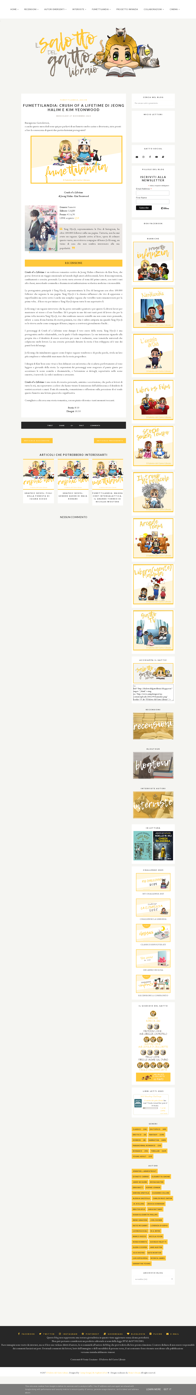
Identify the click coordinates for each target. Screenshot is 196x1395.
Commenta (95, 425)
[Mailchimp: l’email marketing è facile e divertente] (165, 211)
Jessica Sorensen (155, 1204)
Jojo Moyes (139, 1253)
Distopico (155, 1129)
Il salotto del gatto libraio (153, 1100)
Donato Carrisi (141, 1176)
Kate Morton (154, 1253)
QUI (77, 218)
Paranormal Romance (144, 1145)
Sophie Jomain (153, 1187)
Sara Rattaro (155, 1209)
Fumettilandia (69, 100)
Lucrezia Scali (140, 1231)
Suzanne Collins (160, 1193)
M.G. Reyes (155, 1231)
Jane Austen (156, 1247)
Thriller (155, 1151)
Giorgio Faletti (158, 1242)
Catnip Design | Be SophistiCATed (93, 1373)
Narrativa (154, 1140)
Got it (168, 1389)
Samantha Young (142, 1263)
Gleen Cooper (140, 1247)
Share (62, 425)
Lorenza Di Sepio (159, 1225)
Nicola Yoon (155, 1236)
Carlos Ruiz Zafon (162, 1198)
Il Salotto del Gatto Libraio (57, 1373)
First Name (141, 197)
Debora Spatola (141, 1193)
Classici (137, 1129)
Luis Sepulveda (140, 1258)
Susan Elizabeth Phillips (145, 1215)
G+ (72, 425)
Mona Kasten (156, 1182)
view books (163, 1113)
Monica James (158, 1258)
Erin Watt (138, 1187)
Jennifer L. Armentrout (145, 1171)
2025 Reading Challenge (151, 1096)
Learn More (153, 1389)
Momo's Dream (134, 1373)
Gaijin (83, 100)
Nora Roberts (140, 1242)
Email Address (144, 188)
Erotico (137, 1135)
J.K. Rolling (138, 1204)
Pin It (81, 425)
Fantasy (153, 1135)
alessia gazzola (141, 1198)
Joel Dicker (156, 1220)
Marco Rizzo (139, 1236)
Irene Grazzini (140, 1220)
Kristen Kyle (139, 1209)
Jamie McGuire (140, 1182)
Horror (137, 1140)
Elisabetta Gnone (161, 1176)
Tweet (50, 425)
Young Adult (139, 1156)
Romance (137, 1151)
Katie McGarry (140, 1225)
